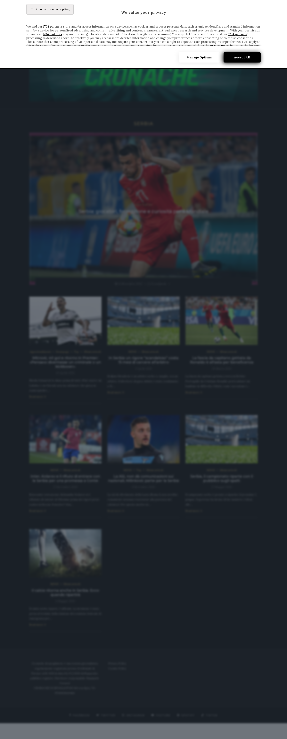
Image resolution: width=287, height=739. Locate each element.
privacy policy (219, 45)
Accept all (242, 57)
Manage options (199, 57)
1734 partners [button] (52, 26)
